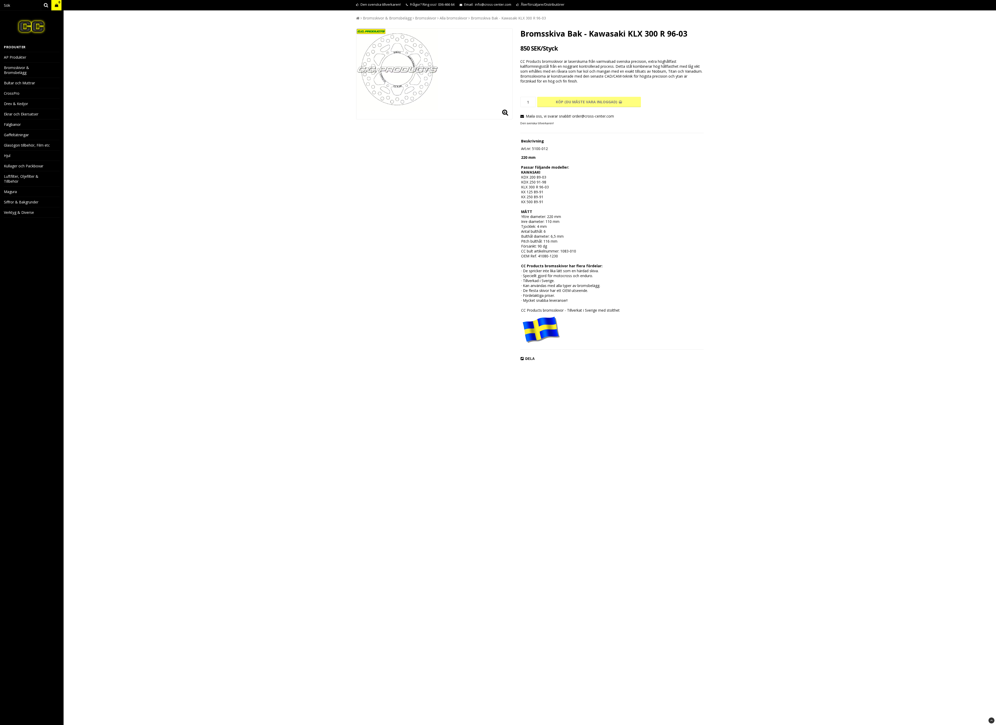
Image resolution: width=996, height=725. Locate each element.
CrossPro (11, 93)
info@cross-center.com (493, 4)
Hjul (7, 155)
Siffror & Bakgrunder (21, 202)
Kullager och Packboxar (23, 165)
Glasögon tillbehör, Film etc (27, 145)
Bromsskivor (425, 18)
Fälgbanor (12, 124)
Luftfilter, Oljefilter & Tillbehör (21, 179)
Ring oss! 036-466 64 (438, 4)
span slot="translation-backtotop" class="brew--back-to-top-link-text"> (991, 720)
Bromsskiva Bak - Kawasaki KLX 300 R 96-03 (508, 18)
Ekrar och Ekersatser (21, 114)
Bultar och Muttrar (19, 82)
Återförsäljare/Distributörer (542, 4)
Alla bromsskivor (453, 18)
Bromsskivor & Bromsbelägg (16, 70)
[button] (56, 5)
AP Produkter (15, 57)
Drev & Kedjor (16, 103)
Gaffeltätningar (16, 134)
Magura (10, 191)
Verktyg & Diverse (19, 212)
